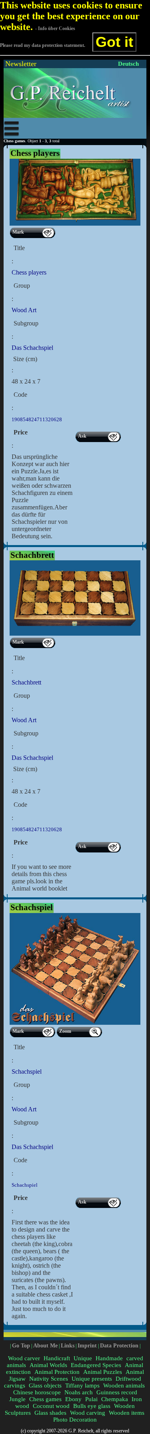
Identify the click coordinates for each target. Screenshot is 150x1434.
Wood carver (24, 1358)
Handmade (109, 1358)
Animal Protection (57, 1372)
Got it (114, 42)
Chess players (29, 272)
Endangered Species (96, 1365)
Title (19, 247)
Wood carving (87, 1413)
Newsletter (20, 64)
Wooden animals (124, 1385)
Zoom (65, 1031)
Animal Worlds (48, 1365)
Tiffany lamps (82, 1385)
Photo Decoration (75, 1419)
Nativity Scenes (48, 1378)
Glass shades (50, 1413)
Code (20, 394)
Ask (82, 436)
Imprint (87, 1345)
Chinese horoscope (37, 1392)
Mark (18, 232)
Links (67, 1345)
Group (22, 285)
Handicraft (57, 1358)
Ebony (73, 1399)
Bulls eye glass (91, 1406)
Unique (83, 1358)
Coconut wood (51, 1406)
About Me (45, 1345)
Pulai (91, 1399)
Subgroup (26, 323)
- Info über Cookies (55, 28)
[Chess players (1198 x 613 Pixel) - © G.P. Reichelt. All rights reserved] (75, 224)
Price (21, 432)
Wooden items (126, 1413)
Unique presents (92, 1378)
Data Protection (119, 1345)
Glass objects (45, 1385)
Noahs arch (78, 1392)
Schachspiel (27, 1071)
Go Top (21, 1345)
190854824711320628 (37, 419)
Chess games (45, 1399)
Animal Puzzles (102, 1372)
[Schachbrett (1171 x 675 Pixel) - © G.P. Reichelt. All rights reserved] (75, 634)
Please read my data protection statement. (42, 45)
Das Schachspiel (32, 347)
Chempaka (114, 1399)
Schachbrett (26, 682)
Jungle (17, 1399)
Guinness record (116, 1392)
